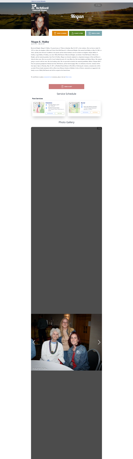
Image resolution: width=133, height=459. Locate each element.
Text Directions (50, 113)
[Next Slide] (99, 342)
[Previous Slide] (34, 342)
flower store (68, 77)
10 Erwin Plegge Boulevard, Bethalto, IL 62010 (90, 108)
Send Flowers (95, 112)
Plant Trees (60, 113)
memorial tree (47, 77)
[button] (39, 106)
